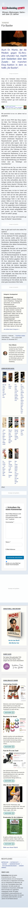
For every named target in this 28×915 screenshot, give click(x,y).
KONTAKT (4, 864)
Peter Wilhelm (12, 345)
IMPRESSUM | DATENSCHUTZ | (11, 862)
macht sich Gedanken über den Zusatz (14, 58)
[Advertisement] (14, 73)
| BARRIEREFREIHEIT (14, 864)
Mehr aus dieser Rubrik (10, 847)
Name (8, 542)
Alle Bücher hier (14, 643)
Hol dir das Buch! (14, 640)
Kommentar (10, 522)
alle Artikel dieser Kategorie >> (11, 329)
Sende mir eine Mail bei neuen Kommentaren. (13, 563)
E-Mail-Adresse (10, 549)
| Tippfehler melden (20, 335)
